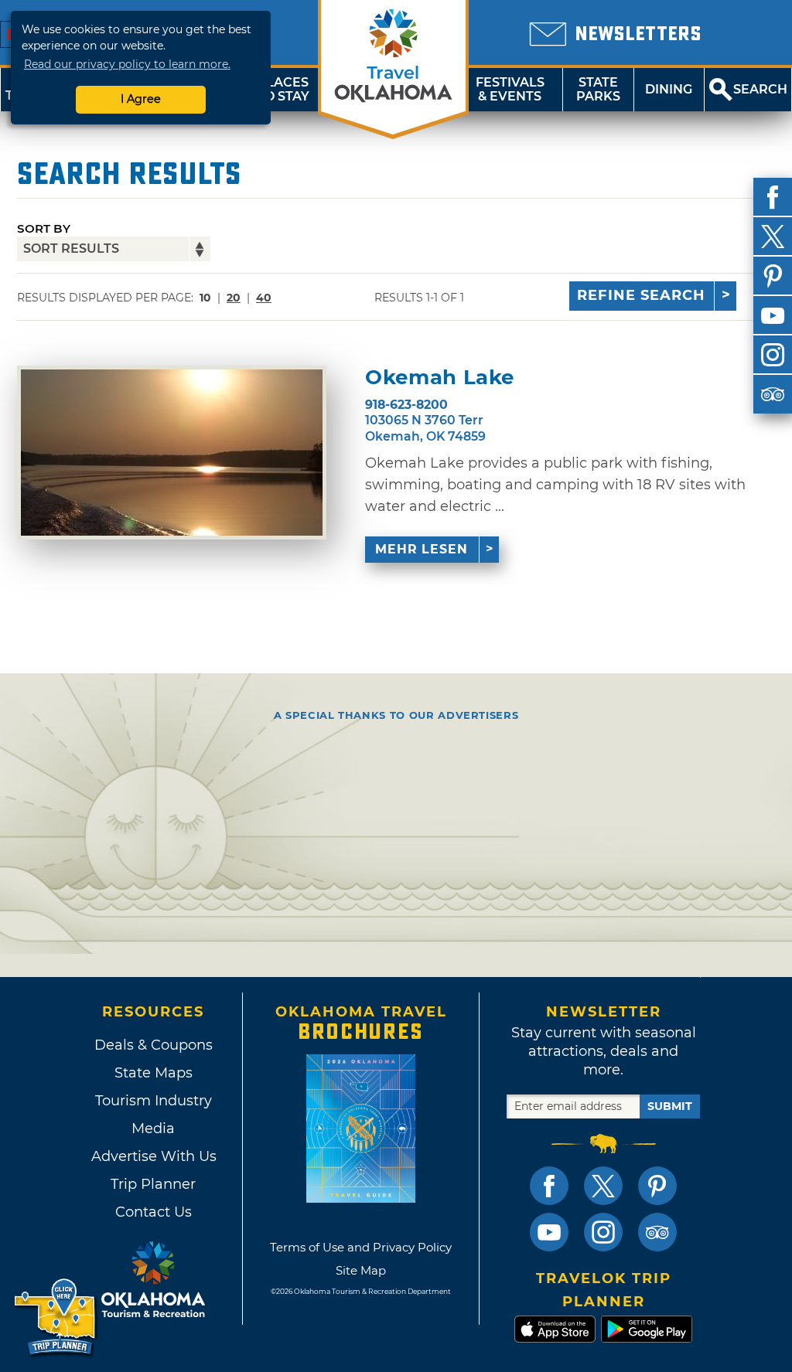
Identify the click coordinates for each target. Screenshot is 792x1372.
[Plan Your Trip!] (56, 1317)
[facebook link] (549, 1185)
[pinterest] (772, 276)
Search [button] (760, 89)
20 (234, 298)
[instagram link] (603, 1232)
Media (153, 1128)
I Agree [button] (141, 99)
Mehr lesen (421, 549)
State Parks (598, 89)
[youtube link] (549, 1232)
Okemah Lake (439, 378)
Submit (669, 1106)
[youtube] (772, 315)
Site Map (361, 1270)
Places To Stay (283, 89)
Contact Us (153, 1212)
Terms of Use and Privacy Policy (361, 1247)
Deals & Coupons (153, 1045)
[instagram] (772, 354)
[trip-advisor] (772, 394)
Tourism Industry (153, 1100)
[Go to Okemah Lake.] (171, 453)
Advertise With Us (153, 1156)
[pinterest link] (657, 1185)
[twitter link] (603, 1185)
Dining (668, 89)
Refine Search (641, 295)
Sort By (43, 228)
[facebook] (772, 197)
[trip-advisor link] (657, 1232)
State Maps (153, 1072)
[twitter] (772, 236)
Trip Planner (153, 1184)
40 (263, 298)
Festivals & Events (510, 89)
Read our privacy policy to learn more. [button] (127, 64)
